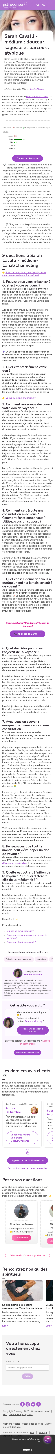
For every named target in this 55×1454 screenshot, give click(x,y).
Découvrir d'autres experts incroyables (27, 1168)
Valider (27, 1376)
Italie (32, 1432)
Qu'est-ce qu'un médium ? (20, 931)
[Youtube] (33, 1404)
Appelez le (26, 1160)
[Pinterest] (38, 1404)
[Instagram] (28, 1404)
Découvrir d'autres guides (26, 1255)
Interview (41, 959)
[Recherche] (38, 5)
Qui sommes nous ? (41, 1411)
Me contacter (21, 1237)
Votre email (12, 1362)
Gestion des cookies (32, 1423)
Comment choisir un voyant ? (21, 942)
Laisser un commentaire (27, 1052)
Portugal (43, 1432)
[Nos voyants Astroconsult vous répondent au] (44, 5)
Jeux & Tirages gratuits (21, 1414)
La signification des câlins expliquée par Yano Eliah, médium (22, 1306)
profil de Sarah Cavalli (37, 96)
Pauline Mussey (37, 89)
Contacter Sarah (26, 158)
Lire (4, 1325)
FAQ (5, 1414)
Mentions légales (11, 1423)
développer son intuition (14, 863)
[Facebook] (22, 1404)
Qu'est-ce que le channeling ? (20, 398)
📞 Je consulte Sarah (25, 633)
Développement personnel (19, 959)
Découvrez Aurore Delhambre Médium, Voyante (20, 1137)
